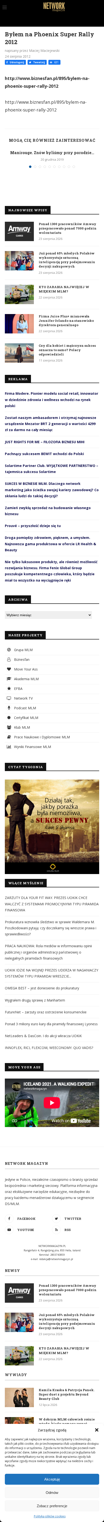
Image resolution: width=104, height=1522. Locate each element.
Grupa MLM (23, 649)
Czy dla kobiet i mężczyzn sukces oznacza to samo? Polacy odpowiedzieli (67, 349)
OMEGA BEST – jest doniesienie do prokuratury (42, 988)
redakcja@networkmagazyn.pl (56, 1259)
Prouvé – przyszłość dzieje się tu (33, 525)
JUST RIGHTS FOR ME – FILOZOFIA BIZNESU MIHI (44, 442)
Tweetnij (38, 62)
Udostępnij (16, 62)
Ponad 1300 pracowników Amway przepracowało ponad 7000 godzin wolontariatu (68, 228)
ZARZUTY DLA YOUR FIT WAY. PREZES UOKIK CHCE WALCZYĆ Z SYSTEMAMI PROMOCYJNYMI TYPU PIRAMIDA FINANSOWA (52, 903)
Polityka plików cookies (50, 1516)
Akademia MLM (26, 679)
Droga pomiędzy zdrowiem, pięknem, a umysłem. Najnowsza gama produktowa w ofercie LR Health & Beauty (50, 543)
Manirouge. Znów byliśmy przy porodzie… (52, 152)
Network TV (23, 698)
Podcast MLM (24, 708)
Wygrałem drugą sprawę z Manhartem (35, 1000)
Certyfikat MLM (25, 717)
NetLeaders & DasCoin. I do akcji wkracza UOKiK (43, 1035)
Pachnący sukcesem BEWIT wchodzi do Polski (44, 453)
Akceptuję (52, 1479)
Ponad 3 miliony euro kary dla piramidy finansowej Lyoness (51, 1024)
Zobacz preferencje (52, 1506)
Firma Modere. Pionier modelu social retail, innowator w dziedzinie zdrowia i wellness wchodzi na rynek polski (51, 399)
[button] (96, 1429)
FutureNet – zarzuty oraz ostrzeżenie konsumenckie (46, 1012)
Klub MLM (21, 727)
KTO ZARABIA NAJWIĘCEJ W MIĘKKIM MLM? (64, 289)
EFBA (17, 688)
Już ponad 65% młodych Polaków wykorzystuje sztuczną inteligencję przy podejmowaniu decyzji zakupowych (67, 260)
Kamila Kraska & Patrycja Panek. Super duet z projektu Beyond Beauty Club (66, 1394)
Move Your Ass (25, 669)
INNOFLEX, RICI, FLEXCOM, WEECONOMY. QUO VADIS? (49, 1047)
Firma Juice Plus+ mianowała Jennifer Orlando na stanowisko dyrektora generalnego (66, 320)
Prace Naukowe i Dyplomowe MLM (41, 737)
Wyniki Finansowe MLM (32, 746)
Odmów (52, 1492)
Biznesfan (21, 659)
